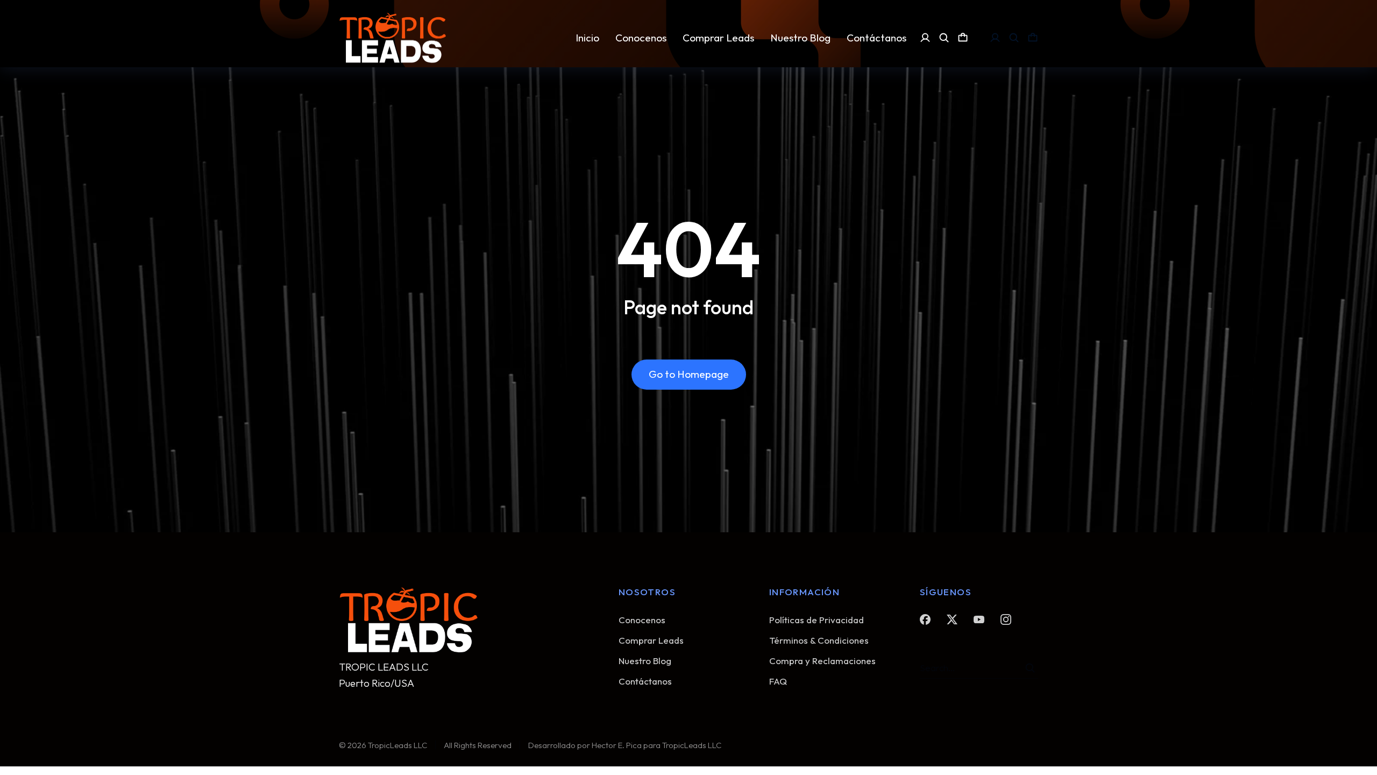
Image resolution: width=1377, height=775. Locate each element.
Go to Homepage (689, 374)
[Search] (1030, 668)
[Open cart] (962, 37)
